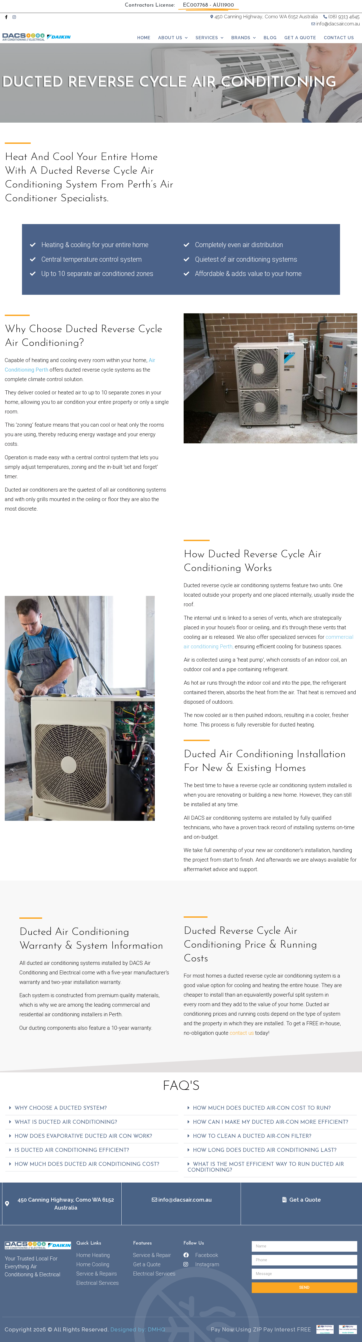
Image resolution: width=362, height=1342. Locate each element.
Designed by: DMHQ (138, 1329)
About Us (170, 37)
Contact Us (339, 37)
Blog (270, 37)
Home (144, 37)
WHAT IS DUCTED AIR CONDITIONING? (66, 1122)
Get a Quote (300, 37)
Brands (240, 37)
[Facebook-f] (6, 17)
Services (207, 37)
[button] (91, 1108)
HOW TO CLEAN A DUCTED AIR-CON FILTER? (252, 1136)
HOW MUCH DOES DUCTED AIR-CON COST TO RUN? (262, 1108)
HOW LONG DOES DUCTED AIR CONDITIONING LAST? (265, 1150)
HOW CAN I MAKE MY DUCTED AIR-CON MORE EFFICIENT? (270, 1122)
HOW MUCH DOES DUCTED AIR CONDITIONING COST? (87, 1164)
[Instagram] (14, 17)
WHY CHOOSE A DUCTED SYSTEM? (61, 1108)
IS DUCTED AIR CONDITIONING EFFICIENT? (72, 1150)
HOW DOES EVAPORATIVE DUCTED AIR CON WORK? (83, 1136)
